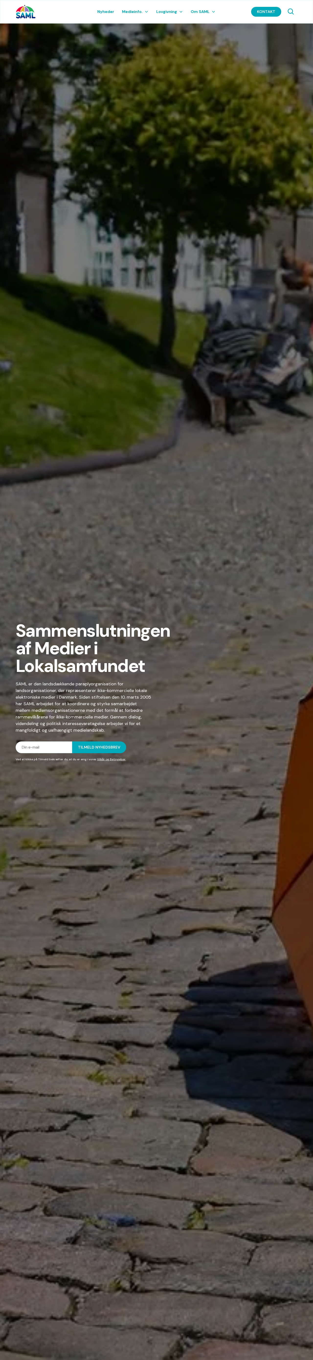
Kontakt (266, 11)
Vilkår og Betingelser (111, 759)
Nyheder (105, 11)
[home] (45, 12)
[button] (135, 12)
